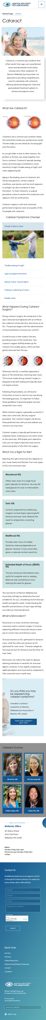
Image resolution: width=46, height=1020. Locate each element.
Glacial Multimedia (19, 993)
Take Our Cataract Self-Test (23, 722)
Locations (8, 972)
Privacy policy (9, 999)
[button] (41, 4)
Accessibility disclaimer (12, 1001)
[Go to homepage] (19, 4)
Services (8, 957)
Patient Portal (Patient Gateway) (17, 964)
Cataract (18, 14)
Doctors (8, 953)
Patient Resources (11, 961)
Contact (8, 968)
